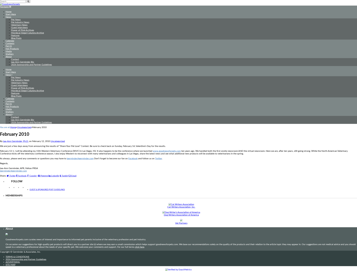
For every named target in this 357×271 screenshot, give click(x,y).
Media (9, 51)
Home (8, 12)
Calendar (10, 41)
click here (139, 247)
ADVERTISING (13, 262)
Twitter (158, 158)
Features (15, 35)
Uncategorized (58, 141)
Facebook (133, 158)
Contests (10, 43)
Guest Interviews (19, 27)
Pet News (16, 20)
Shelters (10, 54)
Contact (15, 59)
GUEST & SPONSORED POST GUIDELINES (47, 190)
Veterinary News (19, 25)
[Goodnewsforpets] (10, 4)
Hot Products (12, 49)
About (9, 57)
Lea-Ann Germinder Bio (22, 62)
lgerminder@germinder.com (80, 158)
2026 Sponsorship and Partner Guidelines (31, 65)
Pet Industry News (20, 22)
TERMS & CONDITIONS (17, 257)
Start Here (11, 14)
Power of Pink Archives (22, 30)
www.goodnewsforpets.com (167, 151)
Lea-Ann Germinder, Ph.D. (16, 141)
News (8, 17)
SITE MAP (10, 265)
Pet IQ (9, 46)
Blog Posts (16, 38)
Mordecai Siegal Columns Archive (27, 33)
